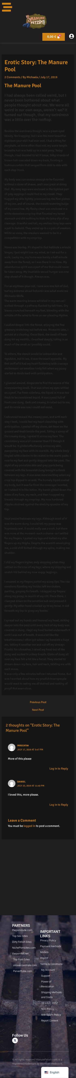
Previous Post (38, 702)
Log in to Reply (58, 768)
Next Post (38, 709)
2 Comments (12, 77)
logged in (29, 826)
